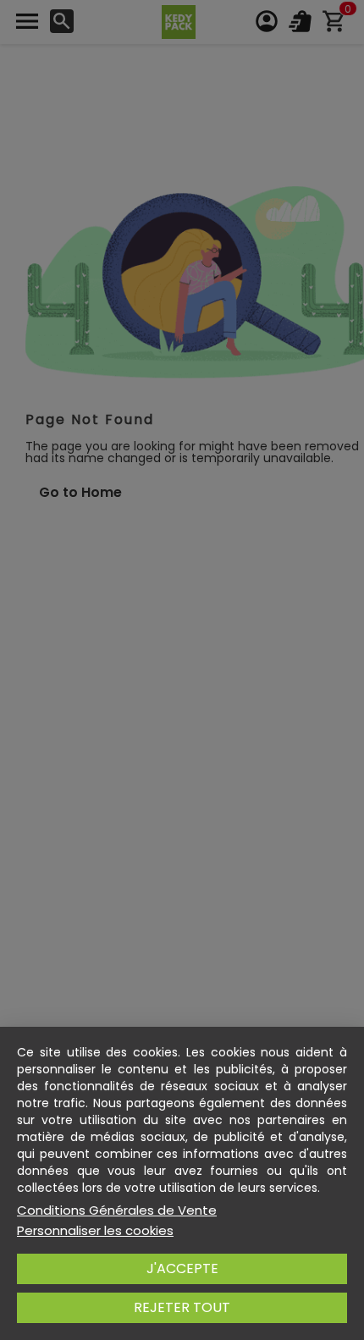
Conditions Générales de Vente (117, 1210)
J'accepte (182, 1268)
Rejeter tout (182, 1307)
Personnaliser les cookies (95, 1231)
